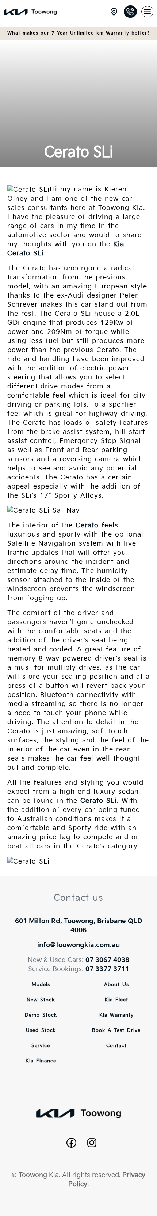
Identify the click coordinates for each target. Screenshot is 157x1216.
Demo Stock (41, 1015)
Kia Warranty (116, 1015)
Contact (116, 1046)
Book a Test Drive (116, 1030)
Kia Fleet (116, 1000)
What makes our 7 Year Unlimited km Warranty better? (78, 33)
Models (41, 985)
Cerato (87, 525)
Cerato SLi (98, 801)
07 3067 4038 (107, 960)
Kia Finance (41, 1061)
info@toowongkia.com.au (78, 945)
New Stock (41, 1000)
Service (40, 1046)
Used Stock (41, 1030)
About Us (116, 985)
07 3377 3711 (107, 969)
